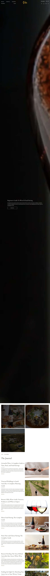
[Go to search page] (42, 4)
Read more (2, 473)
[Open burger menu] (48, 4)
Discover (13, 417)
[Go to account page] (44, 4)
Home (2, 454)
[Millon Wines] (25, 3)
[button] (42, 4)
